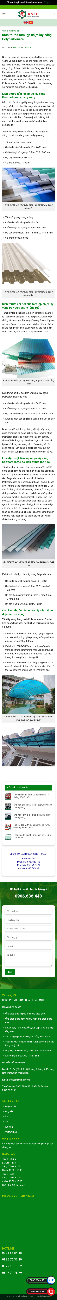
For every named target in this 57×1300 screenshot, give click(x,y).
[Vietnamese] (30, 22)
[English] (26, 22)
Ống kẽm (9, 1111)
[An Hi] (28, 14)
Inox (7, 1116)
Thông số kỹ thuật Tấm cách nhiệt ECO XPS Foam (32, 836)
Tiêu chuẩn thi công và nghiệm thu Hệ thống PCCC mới (31, 796)
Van (7, 1121)
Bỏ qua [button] (47, 2)
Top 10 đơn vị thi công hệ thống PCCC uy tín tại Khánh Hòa (31, 826)
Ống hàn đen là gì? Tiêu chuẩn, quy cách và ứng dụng (32, 806)
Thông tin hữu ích (11, 31)
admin (28, 47)
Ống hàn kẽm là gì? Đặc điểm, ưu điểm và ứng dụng (31, 816)
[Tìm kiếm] (54, 14)
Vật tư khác (11, 1132)
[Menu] (4, 14)
